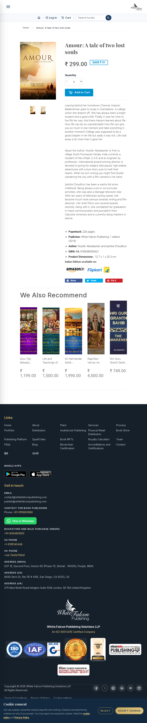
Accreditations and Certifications (99, 446)
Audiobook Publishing (73, 430)
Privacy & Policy (40, 698)
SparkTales (39, 439)
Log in (51, 18)
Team (119, 439)
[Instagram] (113, 688)
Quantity (70, 75)
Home (26, 27)
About (35, 425)
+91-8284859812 (14, 533)
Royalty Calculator (99, 439)
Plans (63, 425)
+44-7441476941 (14, 555)
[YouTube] (130, 688)
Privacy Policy (22, 717)
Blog (35, 444)
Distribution (38, 430)
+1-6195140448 (13, 544)
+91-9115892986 (23, 512)
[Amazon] (139, 688)
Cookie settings (62, 698)
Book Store (123, 430)
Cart (66, 18)
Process (121, 425)
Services (93, 425)
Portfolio (9, 430)
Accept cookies (129, 710)
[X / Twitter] (104, 688)
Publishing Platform (15, 439)
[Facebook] (96, 688)
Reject (105, 710)
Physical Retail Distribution (96, 432)
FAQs (7, 444)
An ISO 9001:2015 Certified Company (73, 631)
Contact (120, 444)
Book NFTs (66, 439)
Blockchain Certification (67, 446)
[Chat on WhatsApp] (73, 521)
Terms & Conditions (15, 698)
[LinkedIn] (121, 688)
